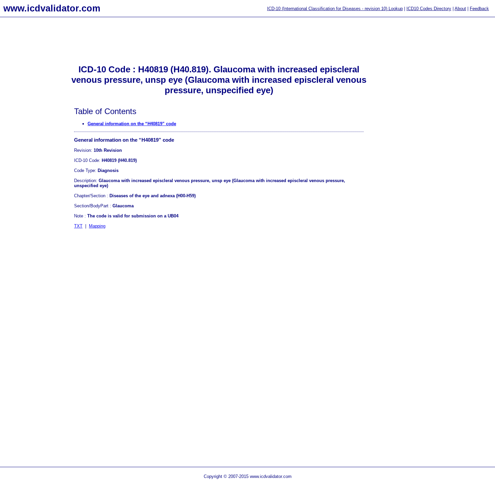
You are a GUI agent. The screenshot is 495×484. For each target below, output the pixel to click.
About (460, 8)
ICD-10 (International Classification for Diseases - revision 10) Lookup (335, 8)
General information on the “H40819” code (132, 123)
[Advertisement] (27, 128)
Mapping (97, 226)
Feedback (479, 8)
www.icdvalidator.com (51, 8)
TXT (78, 226)
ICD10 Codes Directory (428, 8)
